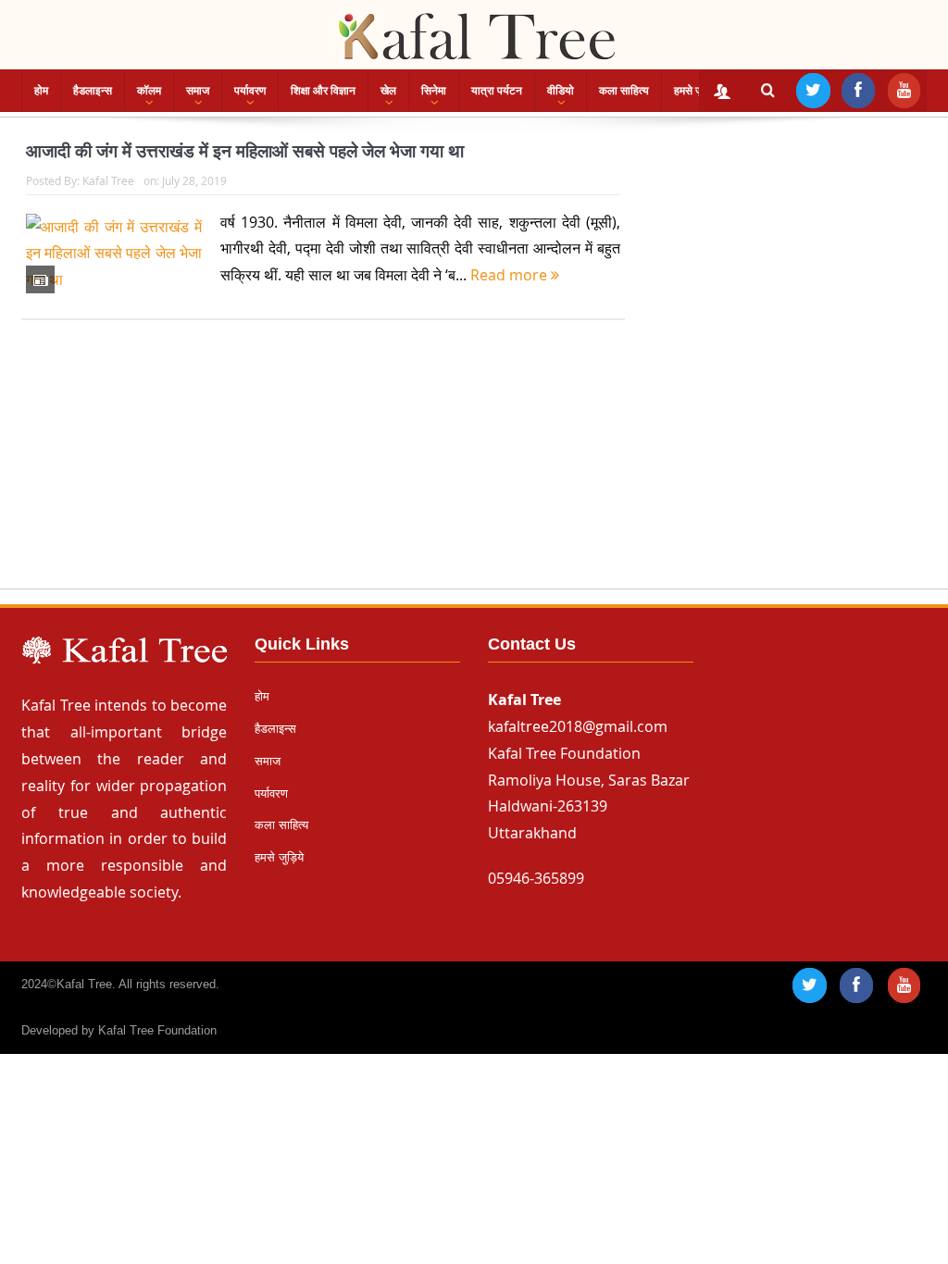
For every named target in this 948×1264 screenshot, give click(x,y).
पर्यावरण (250, 90)
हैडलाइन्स (92, 90)
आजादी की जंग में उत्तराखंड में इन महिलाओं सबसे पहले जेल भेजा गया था (245, 151)
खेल (388, 90)
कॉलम (149, 90)
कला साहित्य (624, 90)
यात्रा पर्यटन (496, 90)
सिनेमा (433, 90)
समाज (197, 90)
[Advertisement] (474, 472)
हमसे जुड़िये (696, 90)
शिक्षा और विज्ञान (323, 90)
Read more (510, 275)
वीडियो (560, 90)
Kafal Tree (108, 180)
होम (41, 90)
